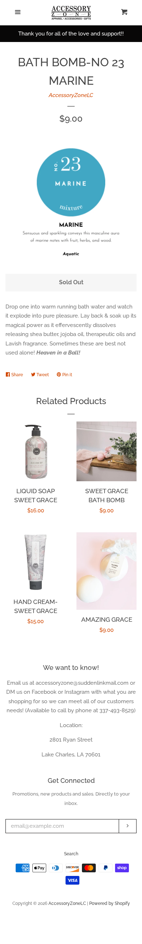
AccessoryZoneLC (71, 95)
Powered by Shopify (109, 903)
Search (71, 853)
